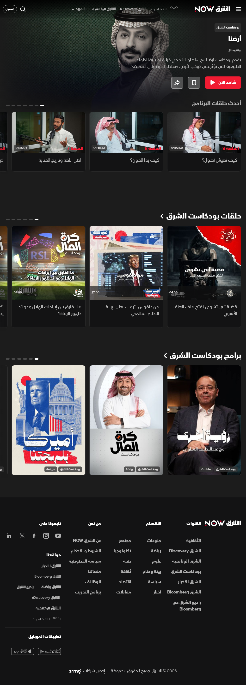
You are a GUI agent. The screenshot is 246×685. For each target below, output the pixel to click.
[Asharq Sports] (51, 587)
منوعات (154, 540)
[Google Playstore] (49, 651)
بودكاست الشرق (226, 469)
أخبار (157, 592)
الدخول (10, 9)
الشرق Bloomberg (184, 592)
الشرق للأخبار (189, 581)
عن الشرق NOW (87, 540)
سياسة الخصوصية (85, 561)
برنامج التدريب (88, 592)
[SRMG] (75, 671)
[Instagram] (45, 536)
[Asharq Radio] (25, 587)
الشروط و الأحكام (86, 550)
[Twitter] (21, 536)
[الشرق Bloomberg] (48, 577)
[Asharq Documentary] (48, 608)
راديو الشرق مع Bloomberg (187, 606)
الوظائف (93, 581)
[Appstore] (22, 651)
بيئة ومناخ (234, 50)
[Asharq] (51, 566)
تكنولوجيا (122, 550)
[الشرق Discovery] (133, 9)
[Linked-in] (9, 536)
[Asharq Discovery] (46, 598)
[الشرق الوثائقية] (104, 9)
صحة (127, 561)
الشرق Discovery (185, 550)
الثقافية (193, 540)
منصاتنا (94, 571)
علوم (156, 561)
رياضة (129, 469)
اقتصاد (125, 581)
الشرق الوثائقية (186, 561)
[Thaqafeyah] (47, 619)
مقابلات (206, 469)
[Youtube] (57, 536)
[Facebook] (33, 536)
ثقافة (126, 571)
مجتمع (125, 540)
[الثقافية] (165, 9)
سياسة (50, 469)
